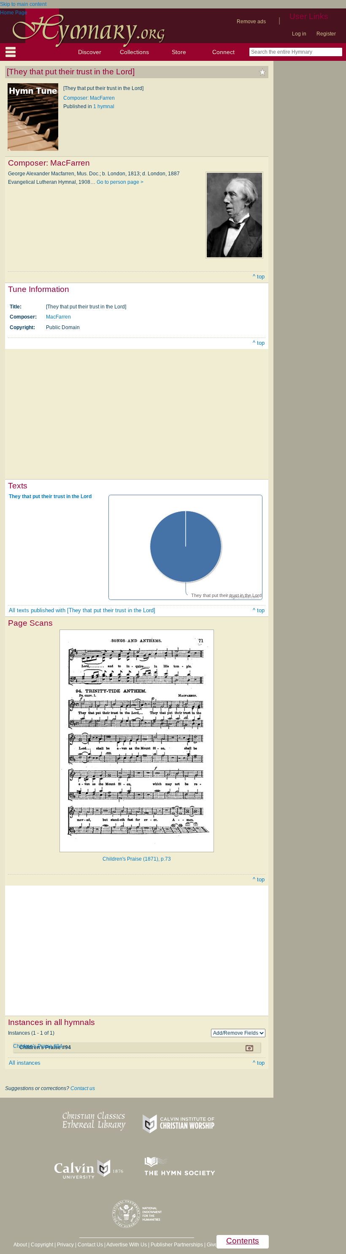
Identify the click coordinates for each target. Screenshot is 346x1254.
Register (326, 34)
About (20, 1245)
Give (212, 1245)
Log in (299, 34)
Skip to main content (23, 4)
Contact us (82, 1088)
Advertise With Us (126, 1245)
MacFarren (58, 317)
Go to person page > (120, 182)
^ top (259, 276)
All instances (25, 1063)
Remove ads (251, 22)
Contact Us (90, 1245)
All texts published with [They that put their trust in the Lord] (82, 610)
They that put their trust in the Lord (50, 496)
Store (179, 52)
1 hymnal (103, 106)
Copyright (42, 1245)
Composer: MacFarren (89, 98)
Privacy (65, 1245)
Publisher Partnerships (177, 1245)
